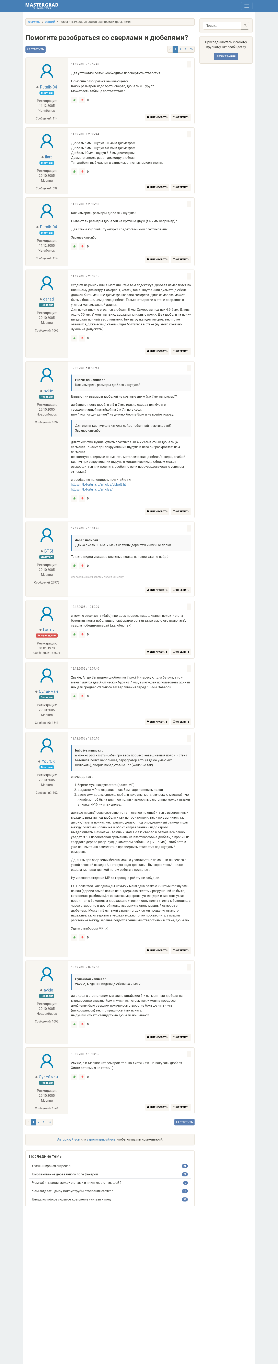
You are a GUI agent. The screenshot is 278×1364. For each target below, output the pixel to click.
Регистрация (226, 56)
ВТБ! (48, 551)
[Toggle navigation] (247, 6)
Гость (48, 629)
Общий (50, 21)
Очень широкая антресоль (52, 1166)
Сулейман (48, 691)
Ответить (37, 49)
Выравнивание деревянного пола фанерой (65, 1174)
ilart (48, 157)
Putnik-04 (48, 87)
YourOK (48, 761)
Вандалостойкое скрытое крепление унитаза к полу (71, 1199)
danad (48, 299)
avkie (48, 390)
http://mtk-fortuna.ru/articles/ (92, 489)
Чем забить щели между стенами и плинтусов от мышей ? (76, 1183)
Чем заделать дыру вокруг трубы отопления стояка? (72, 1191)
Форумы (34, 21)
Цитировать (158, 117)
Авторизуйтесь (68, 1139)
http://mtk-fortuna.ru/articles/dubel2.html (100, 484)
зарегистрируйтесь (101, 1139)
